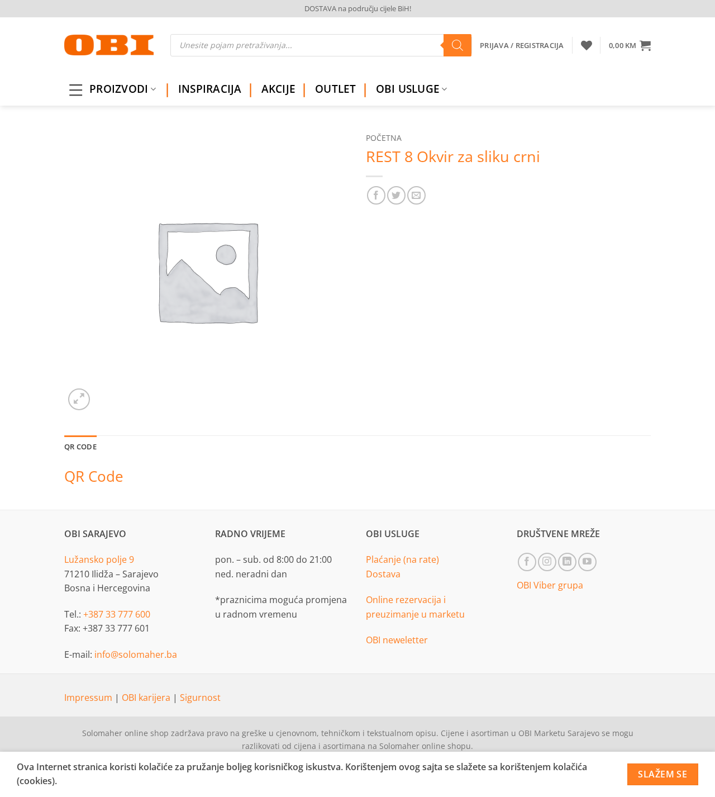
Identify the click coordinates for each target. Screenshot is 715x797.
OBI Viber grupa (550, 585)
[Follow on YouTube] (587, 562)
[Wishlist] (586, 45)
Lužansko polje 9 (99, 559)
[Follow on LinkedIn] (567, 562)
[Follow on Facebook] (527, 562)
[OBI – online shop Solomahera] (109, 45)
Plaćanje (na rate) (402, 559)
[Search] (457, 45)
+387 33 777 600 (116, 614)
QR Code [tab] (80, 447)
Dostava (383, 574)
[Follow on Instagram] (547, 562)
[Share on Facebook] (376, 195)
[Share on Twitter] (396, 195)
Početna (384, 137)
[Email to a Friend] (416, 195)
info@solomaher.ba (135, 654)
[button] (630, 45)
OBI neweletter (397, 640)
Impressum (89, 697)
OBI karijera (147, 697)
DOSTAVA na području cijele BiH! (357, 8)
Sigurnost (200, 697)
